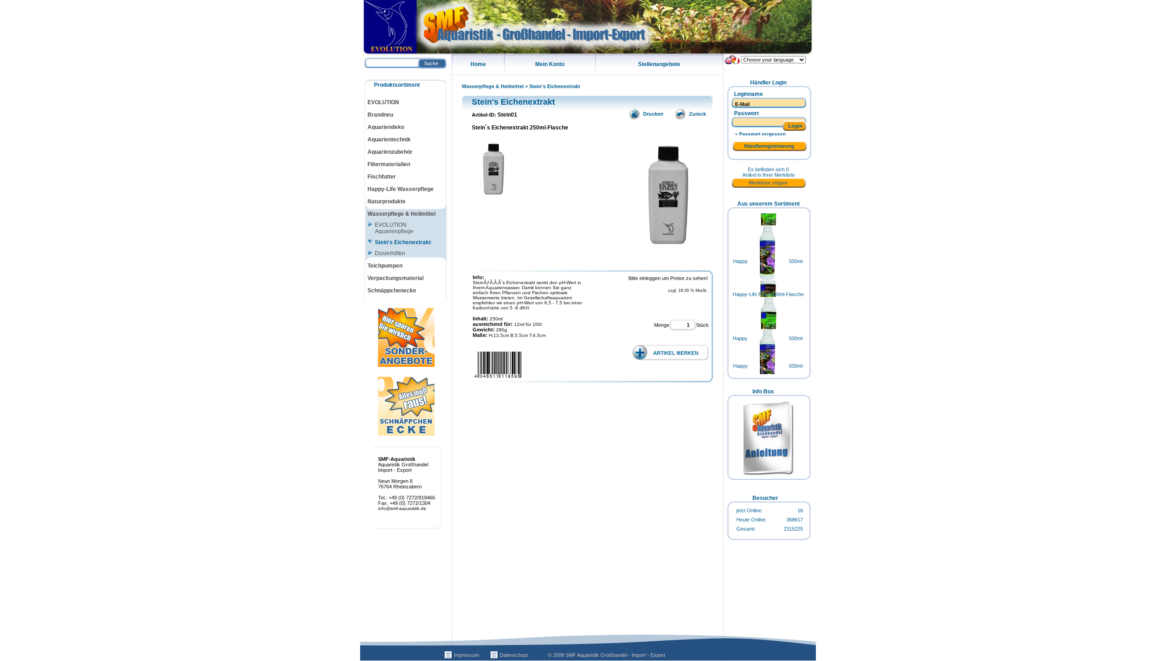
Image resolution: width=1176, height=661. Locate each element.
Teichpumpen (385, 266)
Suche (431, 63)
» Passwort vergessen (760, 133)
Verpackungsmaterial (396, 278)
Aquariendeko (386, 127)
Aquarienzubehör (390, 152)
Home (478, 64)
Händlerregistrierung (769, 146)
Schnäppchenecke (392, 290)
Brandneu (380, 115)
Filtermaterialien (389, 164)
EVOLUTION (383, 102)
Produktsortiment (397, 85)
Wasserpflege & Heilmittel (493, 86)
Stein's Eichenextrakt (554, 86)
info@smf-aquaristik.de (402, 508)
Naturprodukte (387, 201)
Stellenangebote (659, 64)
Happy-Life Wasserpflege (401, 189)
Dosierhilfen (390, 253)
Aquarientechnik (389, 139)
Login (795, 126)
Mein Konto (550, 64)
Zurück (694, 114)
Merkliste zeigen (768, 182)
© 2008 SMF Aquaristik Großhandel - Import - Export (606, 655)
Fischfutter (382, 177)
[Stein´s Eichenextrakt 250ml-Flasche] (669, 251)
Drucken (648, 114)
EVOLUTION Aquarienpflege (394, 228)
